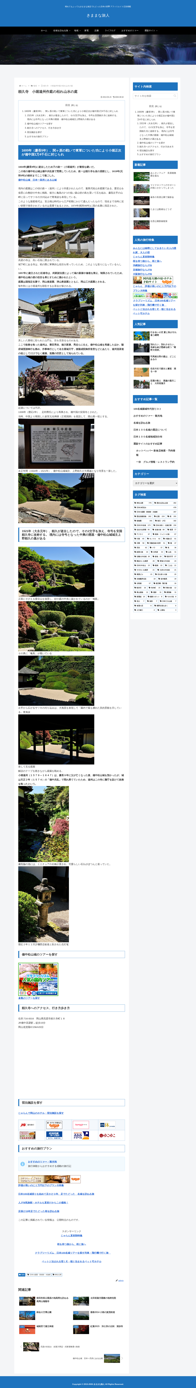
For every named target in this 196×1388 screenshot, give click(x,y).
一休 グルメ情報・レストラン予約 (155, 462)
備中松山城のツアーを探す (40, 123)
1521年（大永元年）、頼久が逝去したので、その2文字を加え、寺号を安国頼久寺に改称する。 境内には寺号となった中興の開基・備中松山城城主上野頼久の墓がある (157, 131)
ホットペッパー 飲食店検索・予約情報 (155, 452)
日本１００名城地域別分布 (147, 436)
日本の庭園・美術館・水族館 (40, 1275)
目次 (67, 105)
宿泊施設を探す (34, 132)
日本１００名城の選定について (150, 429)
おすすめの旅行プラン (37, 136)
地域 (23, 1275)
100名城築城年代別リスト (147, 409)
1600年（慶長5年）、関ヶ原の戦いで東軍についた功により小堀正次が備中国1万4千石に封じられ (71, 111)
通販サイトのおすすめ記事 (147, 443)
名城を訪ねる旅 (141, 423)
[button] (175, 95)
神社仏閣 (58, 1275)
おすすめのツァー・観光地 (147, 415)
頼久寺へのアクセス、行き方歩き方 (44, 128)
